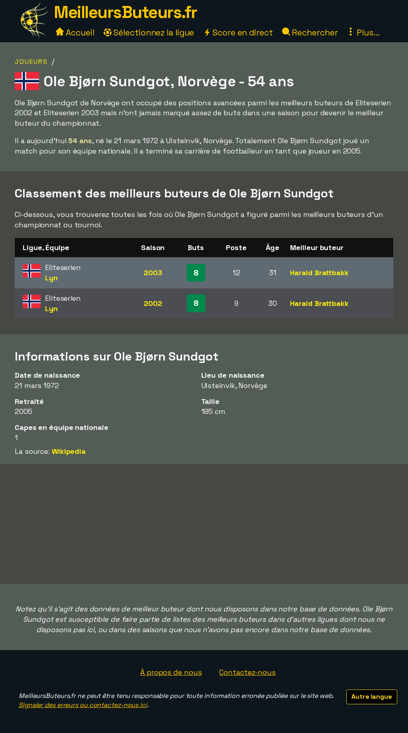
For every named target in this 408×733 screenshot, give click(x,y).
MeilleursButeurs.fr (125, 12)
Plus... (367, 32)
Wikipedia (69, 451)
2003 (153, 272)
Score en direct (241, 32)
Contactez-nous (247, 672)
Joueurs (31, 61)
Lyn (51, 277)
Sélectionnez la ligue (153, 32)
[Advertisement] (204, 524)
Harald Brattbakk (319, 272)
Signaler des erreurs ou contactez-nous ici (83, 705)
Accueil (79, 32)
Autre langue (371, 696)
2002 (153, 303)
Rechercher (314, 32)
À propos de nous (171, 672)
